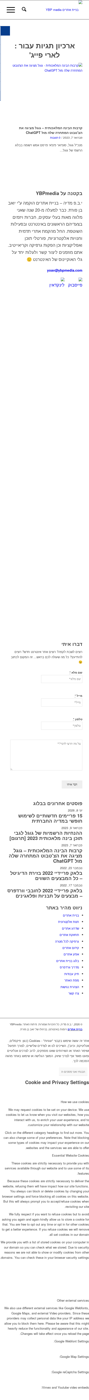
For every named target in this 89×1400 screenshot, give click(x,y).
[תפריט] (12, 9)
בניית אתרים (71, 915)
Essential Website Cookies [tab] (70, 1155)
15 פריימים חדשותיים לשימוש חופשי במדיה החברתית (50, 818)
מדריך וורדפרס (69, 967)
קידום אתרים (70, 947)
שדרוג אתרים (70, 928)
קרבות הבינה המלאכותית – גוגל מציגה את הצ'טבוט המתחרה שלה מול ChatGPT (50, 130)
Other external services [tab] (73, 1300)
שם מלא (76, 672)
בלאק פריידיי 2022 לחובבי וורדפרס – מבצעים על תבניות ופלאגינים (44, 893)
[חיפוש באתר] (23, 9)
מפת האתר (71, 980)
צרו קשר (73, 993)
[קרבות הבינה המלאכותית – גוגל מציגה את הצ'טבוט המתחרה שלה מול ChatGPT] (44, 93)
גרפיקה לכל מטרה (67, 941)
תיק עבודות (71, 973)
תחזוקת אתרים (69, 934)
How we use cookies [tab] (75, 1101)
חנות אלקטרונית (68, 921)
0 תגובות (55, 137)
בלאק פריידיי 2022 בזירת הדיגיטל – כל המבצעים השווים (46, 875)
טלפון (77, 719)
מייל (78, 696)
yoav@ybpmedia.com (64, 270)
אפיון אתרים (71, 954)
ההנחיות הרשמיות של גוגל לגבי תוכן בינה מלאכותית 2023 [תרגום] (45, 835)
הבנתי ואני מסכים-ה (73, 1071)
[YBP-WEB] (52, 9)
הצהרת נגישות (70, 987)
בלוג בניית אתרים (67, 960)
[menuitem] (23, 9)
